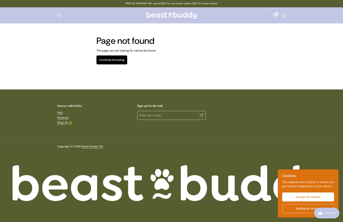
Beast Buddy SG (92, 146)
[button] (283, 15)
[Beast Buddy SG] (171, 15)
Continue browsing (111, 60)
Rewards (63, 117)
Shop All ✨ (64, 123)
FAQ (60, 113)
